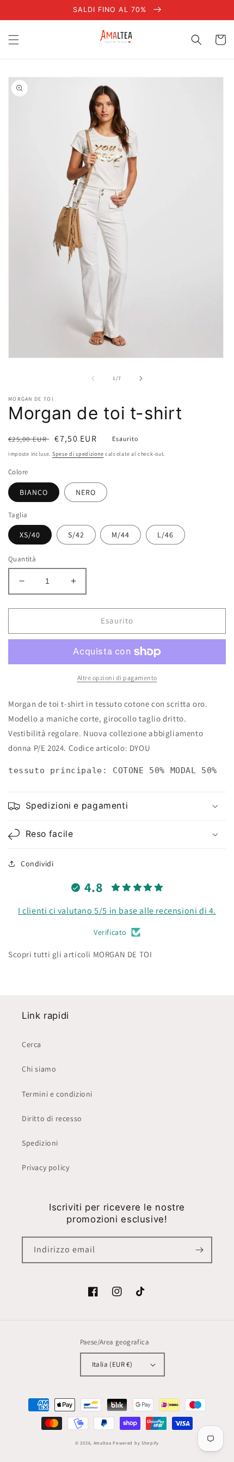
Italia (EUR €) (112, 1364)
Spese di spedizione (77, 453)
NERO (86, 492)
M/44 (121, 535)
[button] (14, 40)
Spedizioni (40, 1143)
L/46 (165, 535)
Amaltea (103, 1443)
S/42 (76, 535)
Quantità (22, 559)
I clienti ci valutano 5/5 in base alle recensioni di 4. (117, 910)
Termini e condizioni (57, 1094)
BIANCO (34, 492)
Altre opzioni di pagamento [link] (117, 678)
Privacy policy (45, 1167)
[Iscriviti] (199, 1250)
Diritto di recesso (52, 1118)
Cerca (31, 1044)
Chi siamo (39, 1069)
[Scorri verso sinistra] (93, 378)
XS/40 (30, 535)
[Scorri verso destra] (141, 378)
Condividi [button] (37, 863)
